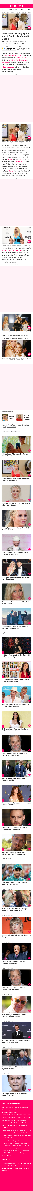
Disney (11, 171)
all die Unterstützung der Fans (12, 250)
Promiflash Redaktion (19, 41)
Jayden (9, 159)
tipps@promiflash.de (9, 427)
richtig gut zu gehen (8, 67)
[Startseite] (16, 6)
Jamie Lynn (19, 162)
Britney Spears (21, 58)
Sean (20, 159)
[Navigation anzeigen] (2, 5)
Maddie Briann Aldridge (12, 55)
